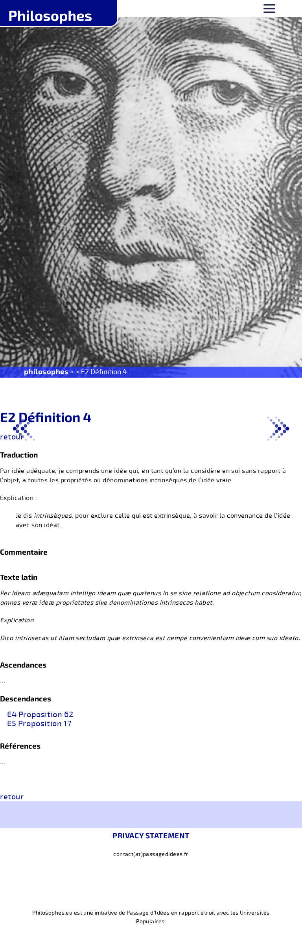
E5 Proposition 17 (39, 724)
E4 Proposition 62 (40, 715)
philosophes (46, 371)
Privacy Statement (151, 835)
